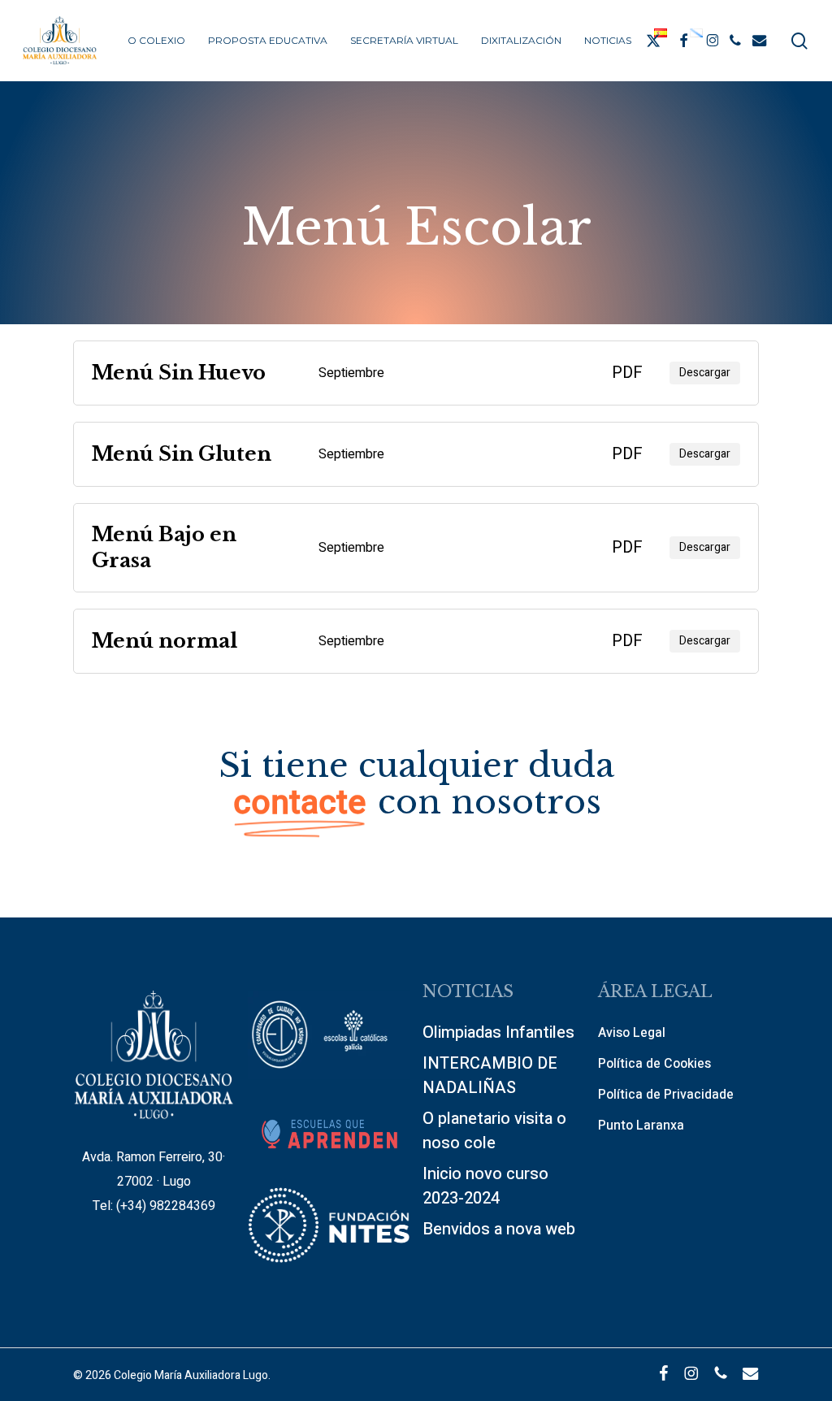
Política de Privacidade (666, 1094)
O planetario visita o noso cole (494, 1131)
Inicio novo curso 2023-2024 (485, 1186)
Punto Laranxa (641, 1125)
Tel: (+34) (121, 1206)
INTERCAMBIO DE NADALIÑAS (489, 1076)
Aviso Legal (631, 1033)
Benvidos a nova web (498, 1229)
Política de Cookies (654, 1064)
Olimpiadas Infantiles (498, 1032)
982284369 (182, 1206)
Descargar (704, 372)
